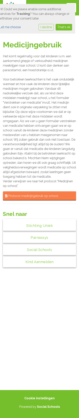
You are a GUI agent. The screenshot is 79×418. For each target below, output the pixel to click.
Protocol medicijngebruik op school (32, 196)
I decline (46, 27)
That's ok (63, 27)
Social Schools (48, 407)
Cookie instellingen (39, 398)
